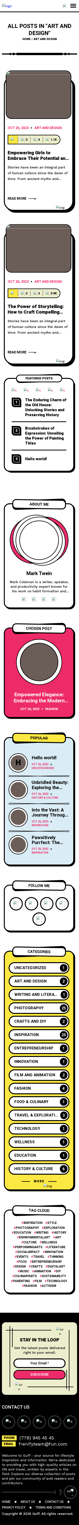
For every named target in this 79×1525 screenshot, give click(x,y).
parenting (21, 1281)
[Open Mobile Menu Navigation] (73, 6)
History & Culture (45, 798)
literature (56, 1247)
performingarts (28, 1247)
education (22, 1233)
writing (42, 1233)
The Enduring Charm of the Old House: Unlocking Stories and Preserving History (45, 407)
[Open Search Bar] (64, 6)
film (38, 1281)
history (59, 1233)
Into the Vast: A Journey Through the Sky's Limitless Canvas (49, 818)
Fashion (51, 709)
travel (38, 1257)
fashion (30, 1286)
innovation (54, 1252)
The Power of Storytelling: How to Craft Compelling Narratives (36, 312)
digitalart (56, 1267)
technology (57, 1281)
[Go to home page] (7, 5)
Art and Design (48, 128)
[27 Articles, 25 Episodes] (13, 139)
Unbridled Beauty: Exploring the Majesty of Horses (50, 790)
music (24, 1271)
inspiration (33, 1223)
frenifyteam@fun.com (43, 1444)
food (22, 1262)
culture (30, 1243)
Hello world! (36, 459)
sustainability (54, 1276)
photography (27, 1228)
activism (49, 1286)
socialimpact (28, 1252)
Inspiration (40, 825)
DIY (58, 1271)
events (22, 1257)
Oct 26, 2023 (18, 128)
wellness (49, 1243)
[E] (38, 94)
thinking (56, 1257)
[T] (38, 248)
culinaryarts (25, 1276)
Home (26, 39)
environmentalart (34, 1238)
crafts (37, 1267)
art (58, 1238)
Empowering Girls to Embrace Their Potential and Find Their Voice (38, 159)
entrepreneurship (47, 1262)
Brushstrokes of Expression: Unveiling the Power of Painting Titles (44, 436)
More (39, 1181)
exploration (54, 1228)
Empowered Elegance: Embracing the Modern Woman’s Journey (39, 700)
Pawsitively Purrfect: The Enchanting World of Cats (50, 845)
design (20, 1267)
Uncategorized (43, 768)
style (52, 1223)
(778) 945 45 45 (37, 1438)
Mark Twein (39, 573)
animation (42, 1271)
